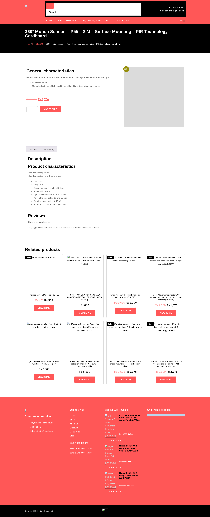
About (108, 20)
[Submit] (50, 6)
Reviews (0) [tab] (48, 149)
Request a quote (91, 20)
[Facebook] (183, 511)
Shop (59, 20)
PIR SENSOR (38, 44)
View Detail (44, 308)
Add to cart (50, 109)
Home (49, 20)
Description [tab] (34, 149)
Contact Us (122, 20)
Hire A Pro (71, 20)
